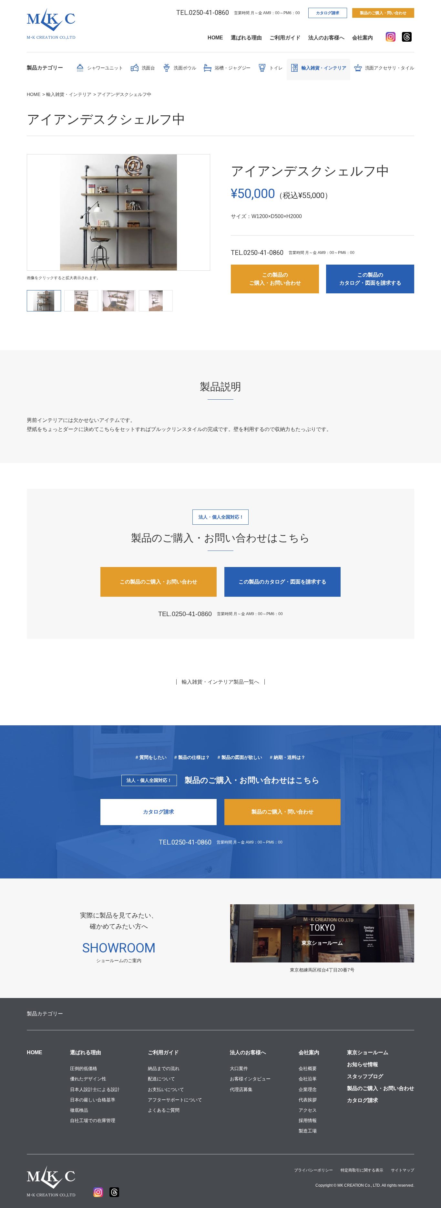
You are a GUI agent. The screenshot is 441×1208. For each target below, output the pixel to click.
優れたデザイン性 (88, 1078)
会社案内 (362, 37)
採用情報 (308, 1120)
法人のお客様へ (326, 37)
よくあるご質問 (163, 1110)
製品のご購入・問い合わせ (383, 13)
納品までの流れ (163, 1068)
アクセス (308, 1110)
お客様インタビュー (250, 1078)
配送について (161, 1078)
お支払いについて (166, 1089)
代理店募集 (241, 1089)
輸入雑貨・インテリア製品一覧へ (220, 682)
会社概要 (308, 1068)
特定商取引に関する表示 (362, 1170)
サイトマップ (402, 1170)
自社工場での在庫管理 (92, 1120)
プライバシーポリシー (313, 1170)
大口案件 (239, 1068)
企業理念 (308, 1089)
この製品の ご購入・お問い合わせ (275, 279)
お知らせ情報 (362, 1064)
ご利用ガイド (285, 37)
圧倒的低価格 (83, 1068)
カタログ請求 (327, 13)
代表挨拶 (308, 1099)
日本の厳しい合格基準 (92, 1099)
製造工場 (308, 1130)
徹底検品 (79, 1110)
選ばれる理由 (246, 37)
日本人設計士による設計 (95, 1089)
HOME (215, 37)
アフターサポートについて (175, 1099)
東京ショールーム (367, 1052)
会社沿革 (308, 1078)
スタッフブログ (365, 1076)
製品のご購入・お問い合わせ (380, 1088)
